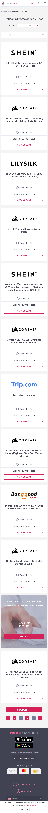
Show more (22, 710)
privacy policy (31, 806)
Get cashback (24, 90)
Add (26, 791)
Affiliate (26, 785)
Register (24, 636)
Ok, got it (24, 810)
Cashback (5, 11)
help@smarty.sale (27, 758)
